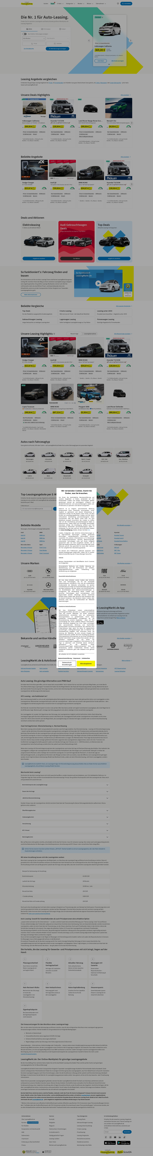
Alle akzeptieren (86, 664)
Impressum (76, 658)
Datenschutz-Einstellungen (67, 664)
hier (89, 530)
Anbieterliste (86, 658)
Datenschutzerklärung (65, 658)
